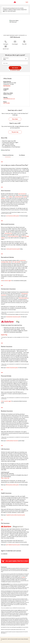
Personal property (23, 298)
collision (10, 196)
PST (11, 93)
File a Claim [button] (15, 119)
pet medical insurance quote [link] (13, 544)
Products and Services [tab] (8, 155)
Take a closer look (5, 478)
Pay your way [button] (15, 132)
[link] (15, 42)
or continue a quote (15, 70)
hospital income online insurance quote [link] (15, 515)
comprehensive (18, 196)
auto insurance (21, 193)
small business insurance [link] (12, 440)
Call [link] (2, 280)
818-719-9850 (6, 103)
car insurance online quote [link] (12, 215)
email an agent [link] (7, 280)
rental (25, 196)
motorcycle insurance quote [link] (13, 249)
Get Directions (6, 85)
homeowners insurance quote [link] (13, 316)
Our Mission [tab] (22, 155)
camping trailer (4, 262)
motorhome (23, 260)
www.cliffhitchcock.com (9, 98)
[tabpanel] (15, 91)
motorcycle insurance (13, 236)
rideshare (3, 198)
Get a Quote (15, 67)
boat (10, 262)
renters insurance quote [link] (12, 367)
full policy (23, 577)
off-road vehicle (16, 262)
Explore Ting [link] (4, 334)
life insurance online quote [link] (12, 484)
